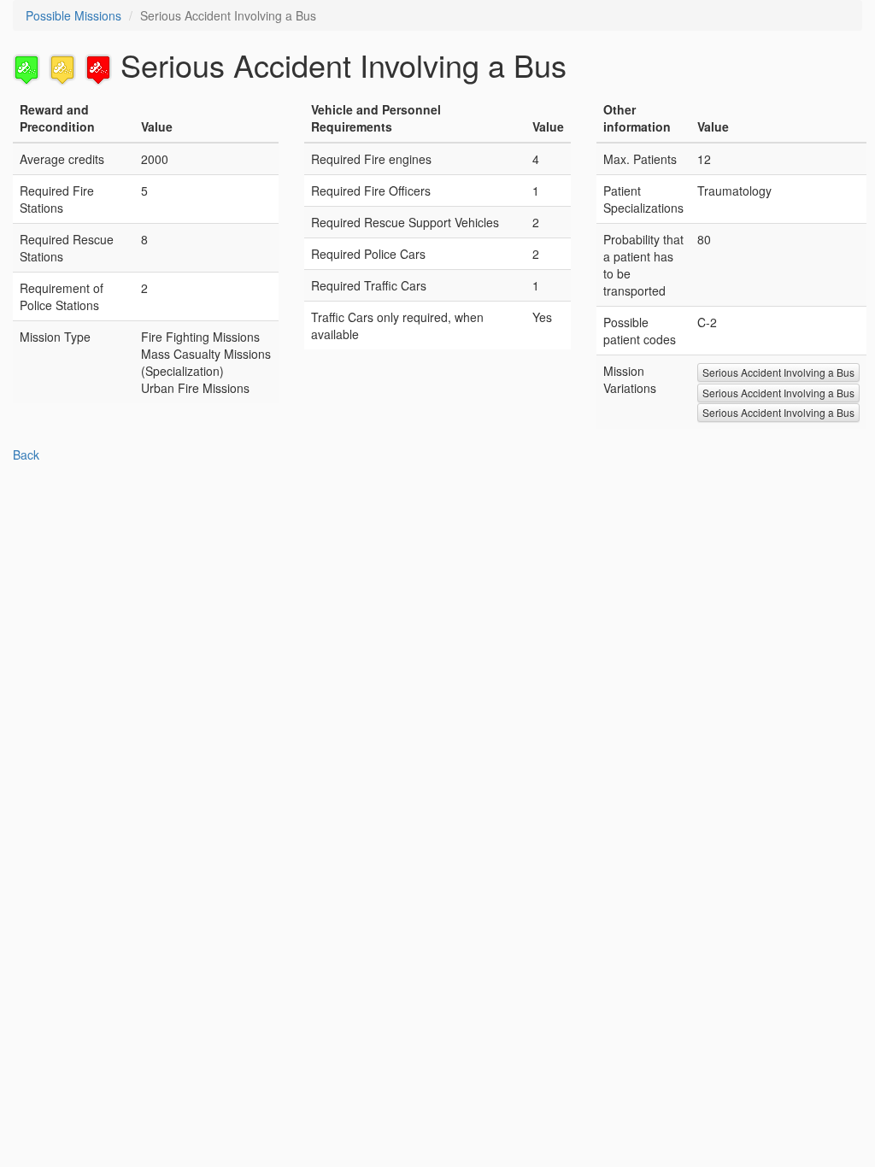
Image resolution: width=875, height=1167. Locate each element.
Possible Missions (73, 15)
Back (26, 454)
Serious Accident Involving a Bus (778, 372)
